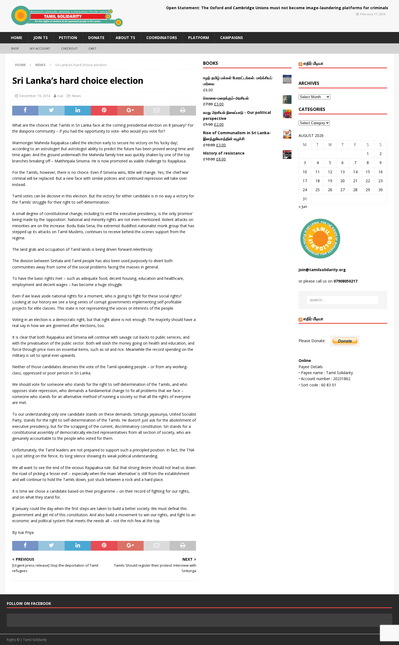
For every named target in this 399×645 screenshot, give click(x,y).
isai (60, 95)
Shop (15, 48)
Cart (92, 48)
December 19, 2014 (34, 95)
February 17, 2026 (372, 14)
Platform (198, 37)
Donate (96, 37)
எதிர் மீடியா (313, 63)
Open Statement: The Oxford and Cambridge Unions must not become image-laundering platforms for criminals (277, 7)
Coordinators (161, 37)
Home (16, 37)
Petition (68, 37)
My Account (40, 48)
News (76, 95)
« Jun (303, 206)
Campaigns (231, 37)
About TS (125, 37)
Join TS (40, 37)
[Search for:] (342, 300)
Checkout (69, 48)
